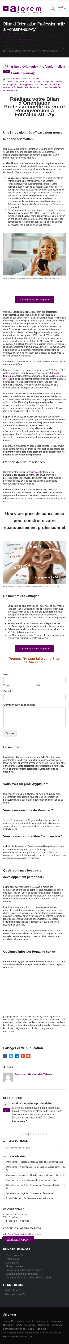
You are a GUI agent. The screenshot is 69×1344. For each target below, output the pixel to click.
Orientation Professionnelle (15, 87)
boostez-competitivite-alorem (31, 1103)
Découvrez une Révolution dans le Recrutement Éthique (32, 1180)
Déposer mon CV (15, 1294)
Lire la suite (19, 1121)
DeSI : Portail (12, 1290)
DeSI (19, 913)
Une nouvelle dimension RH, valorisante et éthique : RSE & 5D (35, 1175)
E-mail (8, 691)
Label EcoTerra (32, 411)
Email (28, 1056)
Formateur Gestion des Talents (25, 79)
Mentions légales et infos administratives (29, 1277)
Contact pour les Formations (22, 1273)
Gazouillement (11, 1056)
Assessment (12, 81)
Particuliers (12, 1259)
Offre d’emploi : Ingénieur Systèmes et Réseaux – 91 (31, 1193)
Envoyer (10, 733)
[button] (6, 8)
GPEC (19, 1325)
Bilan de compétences (30, 81)
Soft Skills (41, 1328)
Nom (7, 674)
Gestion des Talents (53, 84)
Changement (47, 81)
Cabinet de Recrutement (50, 1325)
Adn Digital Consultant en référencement (22, 1234)
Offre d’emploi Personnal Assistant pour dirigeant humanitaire (34, 1162)
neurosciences (31, 472)
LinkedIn (17, 1056)
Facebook (5, 1056)
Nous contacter (14, 1266)
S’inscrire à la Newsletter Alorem (24, 1270)
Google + (23, 1056)
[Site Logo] (26, 9)
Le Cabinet (12, 1262)
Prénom (7, 685)
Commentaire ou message (19, 704)
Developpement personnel (31, 84)
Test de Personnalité (13, 1321)
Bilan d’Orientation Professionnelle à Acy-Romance (29, 1198)
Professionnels (14, 1255)
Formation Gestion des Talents (18, 1328)
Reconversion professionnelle (43, 87)
